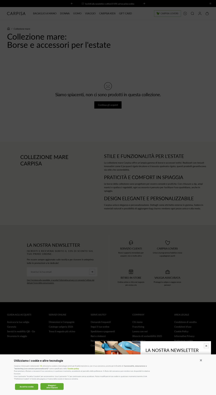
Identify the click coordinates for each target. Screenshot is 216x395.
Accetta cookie (27, 387)
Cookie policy (73, 369)
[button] (201, 360)
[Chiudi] (206, 346)
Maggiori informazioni (52, 386)
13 (41, 366)
